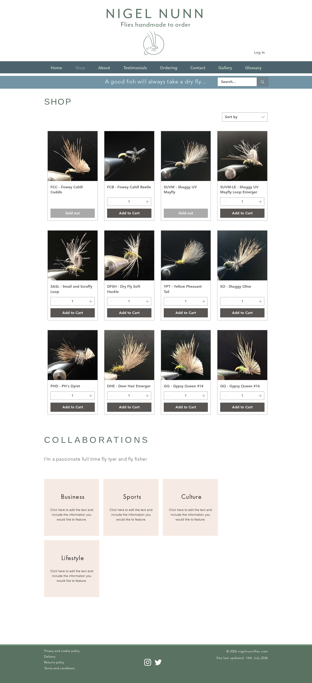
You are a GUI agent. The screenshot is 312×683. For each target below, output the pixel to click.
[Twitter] (158, 662)
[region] (71, 507)
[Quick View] (73, 156)
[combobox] (245, 117)
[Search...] (262, 81)
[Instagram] (147, 662)
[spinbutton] (129, 202)
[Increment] (148, 202)
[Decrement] (111, 202)
